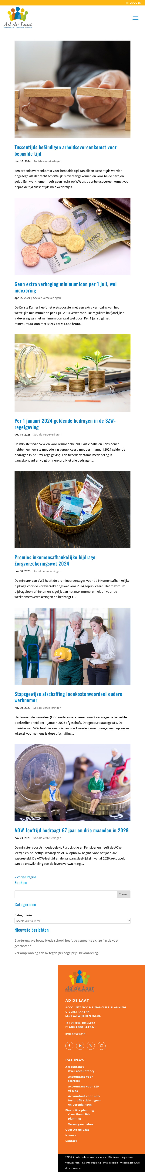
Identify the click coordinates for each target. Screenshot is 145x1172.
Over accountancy (81, 1071)
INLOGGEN (133, 2)
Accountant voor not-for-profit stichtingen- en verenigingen (84, 1100)
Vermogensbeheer (81, 1124)
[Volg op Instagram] (102, 1046)
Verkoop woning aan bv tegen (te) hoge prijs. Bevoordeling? (57, 953)
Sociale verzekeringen (47, 161)
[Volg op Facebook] (69, 1046)
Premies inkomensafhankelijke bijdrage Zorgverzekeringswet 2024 (55, 560)
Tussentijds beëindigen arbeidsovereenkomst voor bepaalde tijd (66, 150)
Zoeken (123, 894)
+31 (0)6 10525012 (82, 1023)
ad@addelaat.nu (83, 1027)
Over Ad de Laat (77, 1129)
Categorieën (23, 915)
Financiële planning (79, 1110)
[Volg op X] (91, 1046)
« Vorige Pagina (25, 877)
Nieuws (70, 1135)
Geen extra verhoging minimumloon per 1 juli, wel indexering (66, 287)
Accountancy (74, 1067)
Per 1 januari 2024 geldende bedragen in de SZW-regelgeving (65, 424)
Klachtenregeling (91, 1162)
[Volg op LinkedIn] (80, 1046)
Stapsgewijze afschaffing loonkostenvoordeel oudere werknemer (68, 697)
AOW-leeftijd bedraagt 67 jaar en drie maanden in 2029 (72, 830)
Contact (71, 1141)
